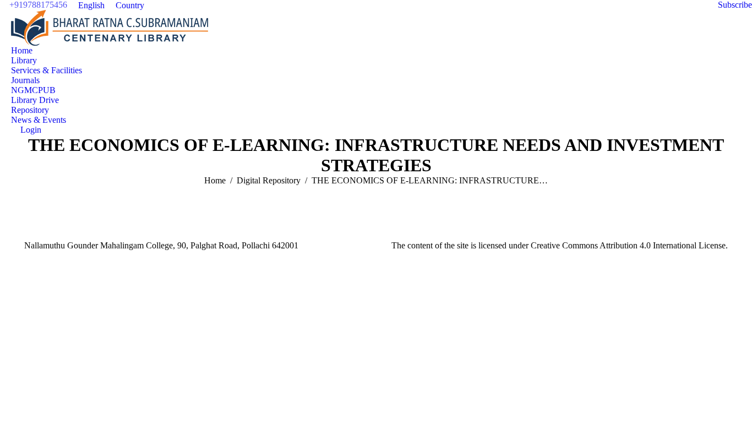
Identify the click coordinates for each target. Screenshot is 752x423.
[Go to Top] (735, 406)
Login (30, 129)
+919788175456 (38, 4)
